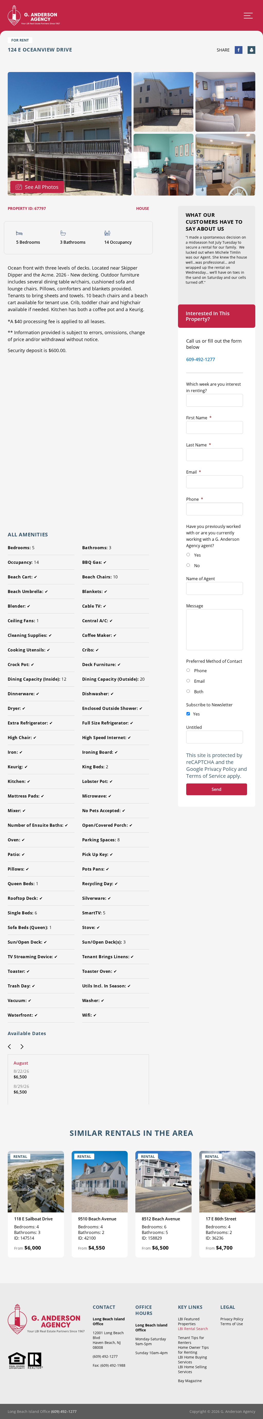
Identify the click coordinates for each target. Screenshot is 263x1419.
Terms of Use (231, 1323)
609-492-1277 (200, 359)
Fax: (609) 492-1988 (109, 1365)
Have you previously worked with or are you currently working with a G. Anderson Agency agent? (213, 536)
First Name (199, 418)
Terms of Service (206, 775)
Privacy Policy (220, 768)
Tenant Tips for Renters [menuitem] (191, 1340)
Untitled (194, 727)
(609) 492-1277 (105, 1356)
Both (198, 692)
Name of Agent (200, 578)
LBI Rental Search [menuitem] (193, 1328)
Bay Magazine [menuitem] (190, 1380)
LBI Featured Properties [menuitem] (189, 1321)
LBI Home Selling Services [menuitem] (192, 1369)
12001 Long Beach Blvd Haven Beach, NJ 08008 (108, 1340)
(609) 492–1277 (64, 1411)
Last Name (198, 445)
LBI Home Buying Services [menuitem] (192, 1359)
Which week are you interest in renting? (213, 387)
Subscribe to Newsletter (209, 705)
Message (194, 606)
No (197, 565)
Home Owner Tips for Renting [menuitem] (193, 1350)
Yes (197, 555)
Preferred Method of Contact (214, 661)
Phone (194, 499)
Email (193, 472)
